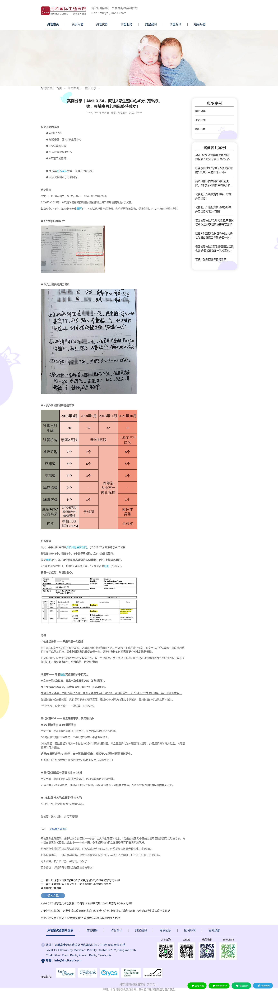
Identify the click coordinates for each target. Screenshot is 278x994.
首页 (59, 88)
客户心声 (200, 129)
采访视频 (200, 120)
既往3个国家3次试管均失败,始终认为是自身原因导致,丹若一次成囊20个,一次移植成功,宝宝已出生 (214, 236)
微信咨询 (243, 985)
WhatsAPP (221, 985)
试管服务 (126, 24)
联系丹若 (200, 24)
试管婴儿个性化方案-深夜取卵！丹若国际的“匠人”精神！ (213, 209)
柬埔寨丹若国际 (59, 829)
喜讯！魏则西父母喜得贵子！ (212, 259)
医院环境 (190, 930)
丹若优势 (102, 24)
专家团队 (165, 930)
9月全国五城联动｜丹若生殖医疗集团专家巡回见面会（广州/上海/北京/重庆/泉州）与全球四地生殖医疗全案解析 (105, 910)
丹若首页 (53, 24)
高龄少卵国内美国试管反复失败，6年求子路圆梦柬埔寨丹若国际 (214, 183)
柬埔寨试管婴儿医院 (60, 930)
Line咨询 (199, 985)
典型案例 (151, 24)
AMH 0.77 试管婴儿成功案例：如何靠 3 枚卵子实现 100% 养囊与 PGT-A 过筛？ (87, 903)
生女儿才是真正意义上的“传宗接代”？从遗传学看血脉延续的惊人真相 (80, 918)
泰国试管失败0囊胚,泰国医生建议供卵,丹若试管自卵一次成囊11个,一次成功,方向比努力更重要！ (214, 249)
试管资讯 (175, 24)
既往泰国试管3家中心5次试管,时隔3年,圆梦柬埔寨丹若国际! (80, 880)
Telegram (265, 985)
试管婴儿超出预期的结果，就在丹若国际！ (213, 196)
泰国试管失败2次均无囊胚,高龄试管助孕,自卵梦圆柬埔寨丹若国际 (214, 222)
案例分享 (90, 88)
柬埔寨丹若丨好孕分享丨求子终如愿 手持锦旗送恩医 (76, 884)
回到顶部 (214, 930)
